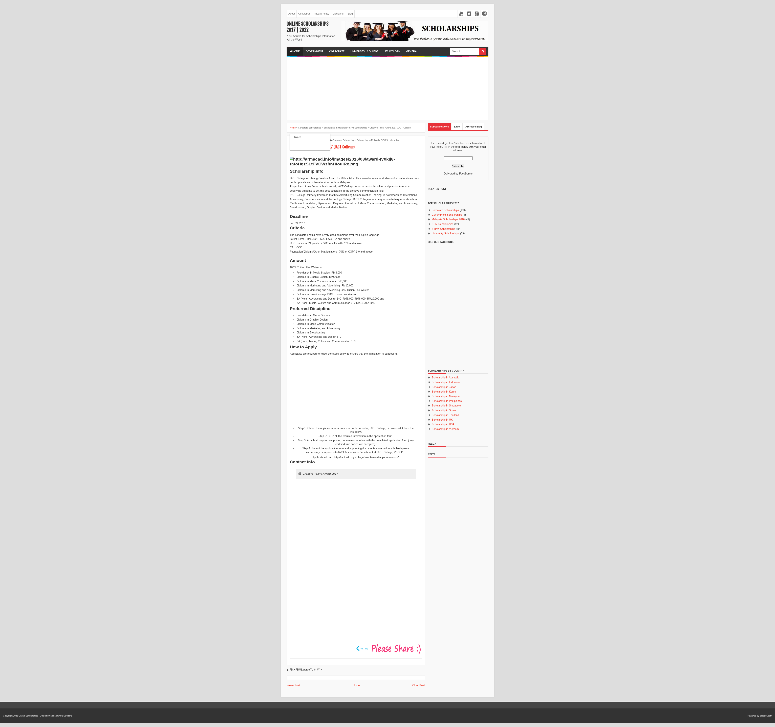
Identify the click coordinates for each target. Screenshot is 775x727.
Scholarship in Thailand (445, 415)
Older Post (418, 685)
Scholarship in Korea (444, 391)
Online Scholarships (28, 715)
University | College (364, 51)
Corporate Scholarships (344, 140)
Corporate (337, 51)
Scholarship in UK (442, 419)
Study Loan (392, 51)
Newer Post (293, 685)
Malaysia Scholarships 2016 (448, 219)
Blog (350, 13)
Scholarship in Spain (444, 410)
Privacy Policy (321, 13)
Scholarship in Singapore (446, 405)
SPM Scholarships (390, 140)
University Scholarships (445, 233)
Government (314, 51)
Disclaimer (338, 13)
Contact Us (304, 13)
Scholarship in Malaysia (368, 140)
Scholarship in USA (443, 424)
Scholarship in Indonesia (446, 382)
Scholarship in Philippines (447, 400)
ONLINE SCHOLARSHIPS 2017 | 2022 (308, 27)
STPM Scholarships (443, 228)
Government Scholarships (447, 214)
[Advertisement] (387, 88)
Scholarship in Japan (444, 387)
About (291, 13)
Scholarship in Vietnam (445, 428)
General (412, 51)
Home (296, 51)
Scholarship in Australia (445, 377)
